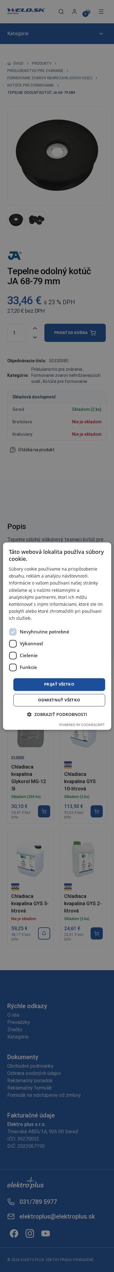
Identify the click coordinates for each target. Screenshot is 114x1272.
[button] (57, 714)
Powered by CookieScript (82, 724)
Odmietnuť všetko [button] (59, 700)
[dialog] (57, 636)
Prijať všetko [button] (59, 684)
